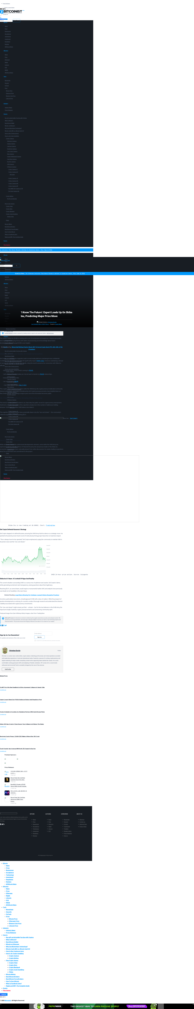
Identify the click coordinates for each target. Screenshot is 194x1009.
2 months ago (3, 690)
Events (5, 241)
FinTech (7, 85)
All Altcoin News (9, 72)
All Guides (12, 174)
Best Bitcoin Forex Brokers (11, 229)
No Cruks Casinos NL (13, 191)
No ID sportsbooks (12, 198)
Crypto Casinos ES (13, 172)
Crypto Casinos (10, 138)
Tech (5, 76)
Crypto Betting (9, 196)
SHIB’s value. (40, 361)
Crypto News (58, 324)
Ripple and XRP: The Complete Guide (14, 237)
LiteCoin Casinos (11, 146)
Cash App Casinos (12, 159)
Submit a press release (9, 7)
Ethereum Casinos (12, 141)
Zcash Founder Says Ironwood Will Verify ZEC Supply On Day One (18, 748)
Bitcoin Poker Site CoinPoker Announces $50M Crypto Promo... (18, 799)
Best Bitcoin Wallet (9, 123)
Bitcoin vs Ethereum (10, 125)
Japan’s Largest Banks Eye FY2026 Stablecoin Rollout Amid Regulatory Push (21, 699)
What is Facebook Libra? (11, 234)
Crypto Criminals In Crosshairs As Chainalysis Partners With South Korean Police (22, 712)
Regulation (7, 41)
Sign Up (39, 637)
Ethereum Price (10, 93)
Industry (6, 103)
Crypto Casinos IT (13, 169)
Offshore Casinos (11, 167)
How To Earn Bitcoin (10, 232)
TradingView (50, 525)
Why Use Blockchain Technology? (13, 128)
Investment (8, 39)
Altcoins (6, 50)
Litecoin (7, 65)
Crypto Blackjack (10, 211)
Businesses (8, 31)
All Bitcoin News (9, 47)
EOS (6, 67)
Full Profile (8, 669)
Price (6, 29)
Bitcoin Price (9, 91)
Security (7, 83)
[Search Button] (16, 20)
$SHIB (31, 370)
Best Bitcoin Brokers (10, 226)
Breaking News (67, 831)
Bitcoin (6, 22)
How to (5, 114)
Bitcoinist (8, 1000)
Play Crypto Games (9, 203)
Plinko (7, 220)
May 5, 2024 (22, 385)
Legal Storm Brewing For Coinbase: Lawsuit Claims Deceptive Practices (37, 595)
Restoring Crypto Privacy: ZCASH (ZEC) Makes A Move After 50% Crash (19, 736)
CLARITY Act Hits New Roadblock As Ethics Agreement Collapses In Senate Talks (22, 687)
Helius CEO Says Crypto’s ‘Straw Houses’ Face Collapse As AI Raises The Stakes (22, 724)
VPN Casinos (10, 164)
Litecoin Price (9, 98)
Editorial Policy (83, 824)
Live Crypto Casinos (12, 151)
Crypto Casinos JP (13, 178)
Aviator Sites (10, 216)
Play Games (7, 245)
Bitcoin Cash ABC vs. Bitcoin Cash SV (14, 131)
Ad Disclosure (50, 333)
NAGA (6, 70)
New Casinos (10, 154)
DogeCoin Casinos (12, 149)
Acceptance (8, 34)
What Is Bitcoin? (9, 120)
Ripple (6, 62)
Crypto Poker (9, 206)
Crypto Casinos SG (13, 181)
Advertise (82, 819)
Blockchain (7, 80)
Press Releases (6, 3)
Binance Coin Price (10, 96)
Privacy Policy (83, 826)
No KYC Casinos (11, 161)
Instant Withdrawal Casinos (14, 156)
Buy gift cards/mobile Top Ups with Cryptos (16, 118)
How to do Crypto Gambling (12, 136)
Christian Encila (52, 322)
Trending (66, 829)
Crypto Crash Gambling (12, 214)
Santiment (73, 418)
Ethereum (7, 60)
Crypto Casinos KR (13, 186)
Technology (8, 36)
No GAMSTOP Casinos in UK (15, 188)
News (6, 26)
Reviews (7, 44)
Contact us (82, 822)
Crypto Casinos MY (13, 183)
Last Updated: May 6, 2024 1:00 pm (40, 324)
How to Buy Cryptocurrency (12, 133)
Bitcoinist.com (43, 855)
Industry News (8, 107)
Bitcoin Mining (8, 224)
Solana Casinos (11, 143)
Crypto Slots (9, 209)
